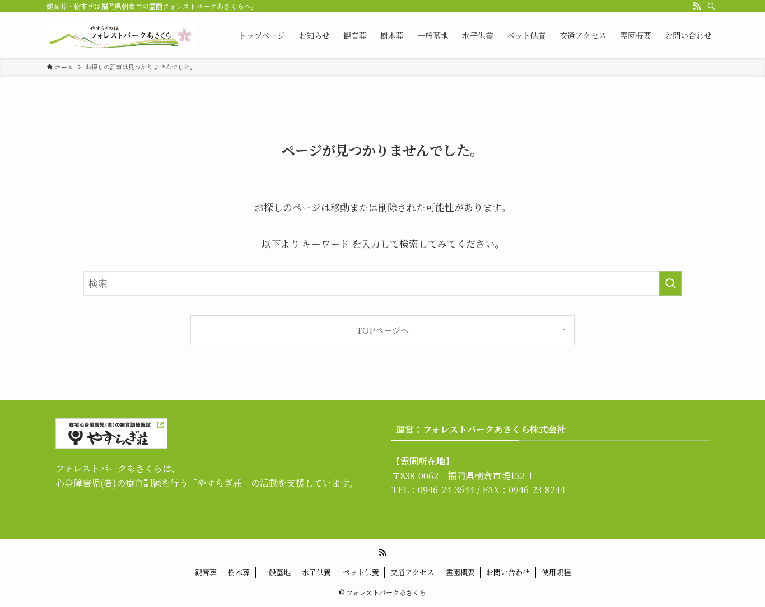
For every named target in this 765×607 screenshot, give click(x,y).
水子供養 (316, 572)
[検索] (711, 6)
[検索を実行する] (670, 283)
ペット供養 (361, 572)
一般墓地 (276, 572)
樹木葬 (239, 572)
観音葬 (206, 572)
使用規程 (556, 572)
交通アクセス (412, 572)
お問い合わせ (508, 572)
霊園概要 (460, 572)
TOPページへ (382, 330)
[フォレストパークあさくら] (121, 35)
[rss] (696, 6)
